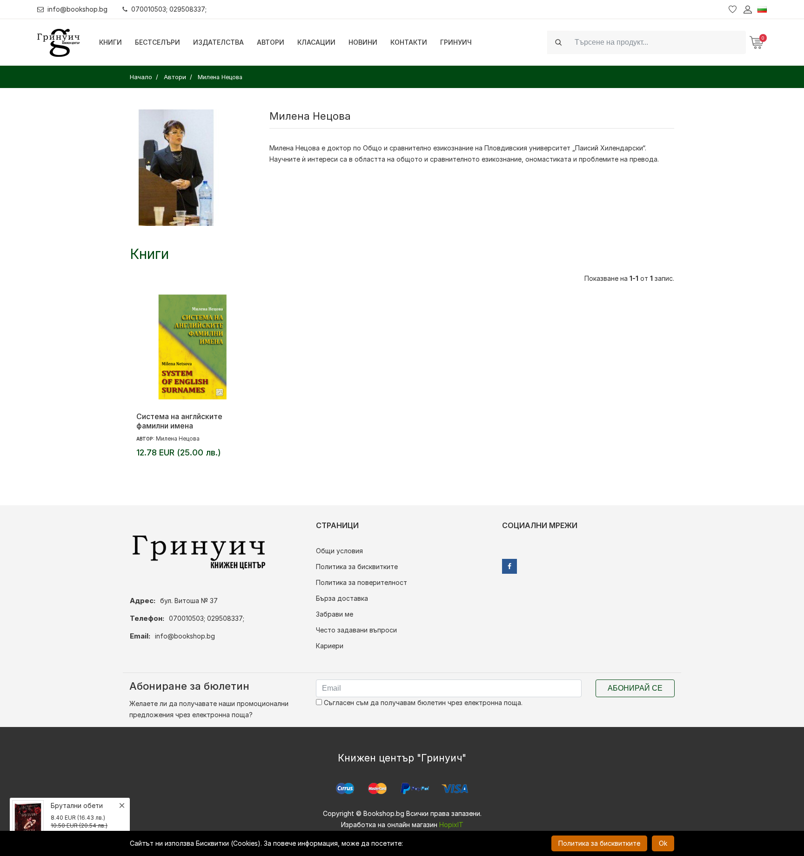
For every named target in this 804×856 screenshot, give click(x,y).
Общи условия (339, 551)
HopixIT (451, 825)
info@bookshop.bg (77, 9)
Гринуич (456, 42)
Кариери (329, 646)
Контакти (408, 42)
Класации (316, 42)
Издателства (218, 42)
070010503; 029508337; (169, 9)
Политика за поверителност (361, 582)
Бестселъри (157, 42)
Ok (663, 843)
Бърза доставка (342, 598)
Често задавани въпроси (356, 630)
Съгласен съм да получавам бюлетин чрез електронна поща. (422, 703)
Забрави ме (334, 614)
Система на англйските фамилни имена (179, 421)
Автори (270, 42)
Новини (362, 42)
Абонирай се (635, 688)
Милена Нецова (178, 438)
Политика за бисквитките (357, 567)
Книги (110, 42)
